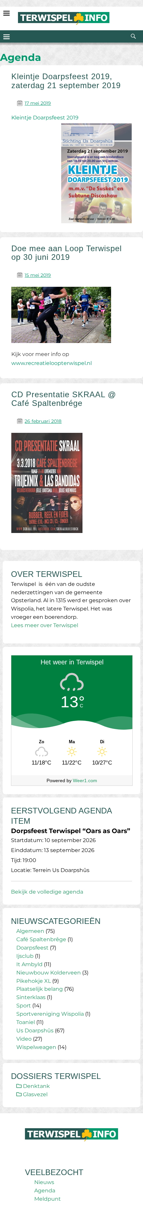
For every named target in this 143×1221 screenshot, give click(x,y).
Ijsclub (25, 956)
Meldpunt (47, 1199)
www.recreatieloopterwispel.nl (51, 363)
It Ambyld (29, 964)
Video (24, 1039)
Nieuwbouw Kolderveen (48, 972)
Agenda (44, 1190)
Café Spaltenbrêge (41, 939)
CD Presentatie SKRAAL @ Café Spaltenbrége (63, 399)
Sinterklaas (31, 997)
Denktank (36, 1086)
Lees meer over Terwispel (44, 625)
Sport (23, 1005)
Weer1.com (85, 780)
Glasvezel (35, 1094)
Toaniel (25, 1022)
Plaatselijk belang (39, 989)
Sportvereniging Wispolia (50, 1014)
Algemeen (30, 931)
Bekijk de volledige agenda (47, 892)
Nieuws (44, 1182)
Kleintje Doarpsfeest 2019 (44, 117)
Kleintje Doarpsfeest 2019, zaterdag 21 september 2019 (66, 80)
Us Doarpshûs (35, 1030)
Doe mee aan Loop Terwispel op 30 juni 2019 (66, 253)
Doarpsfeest (32, 948)
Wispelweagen (36, 1047)
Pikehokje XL (33, 981)
